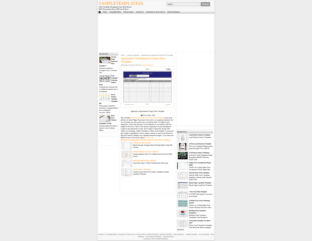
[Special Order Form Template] (182, 179)
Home (105, 12)
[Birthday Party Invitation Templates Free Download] (182, 217)
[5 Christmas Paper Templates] (183, 159)
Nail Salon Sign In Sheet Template (144, 160)
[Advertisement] (156, 33)
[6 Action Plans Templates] (127, 175)
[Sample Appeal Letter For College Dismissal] (127, 158)
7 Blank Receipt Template (142, 143)
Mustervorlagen (168, 236)
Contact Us (140, 12)
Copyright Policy (115, 12)
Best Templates (179, 234)
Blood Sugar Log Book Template (200, 183)
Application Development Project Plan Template (147, 118)
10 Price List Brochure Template (200, 144)
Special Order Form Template (199, 173)
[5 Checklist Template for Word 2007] (182, 227)
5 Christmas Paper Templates (199, 153)
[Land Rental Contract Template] (182, 141)
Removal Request (173, 12)
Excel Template (204, 234)
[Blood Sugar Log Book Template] (183, 189)
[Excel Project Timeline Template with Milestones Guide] (104, 100)
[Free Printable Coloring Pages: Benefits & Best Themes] (104, 81)
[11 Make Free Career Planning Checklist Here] (182, 207)
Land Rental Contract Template (199, 135)
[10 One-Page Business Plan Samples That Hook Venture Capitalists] (104, 62)
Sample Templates (133, 55)
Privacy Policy (128, 12)
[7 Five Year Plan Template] (183, 198)
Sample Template (191, 234)
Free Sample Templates (153, 236)
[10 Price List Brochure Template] (182, 150)
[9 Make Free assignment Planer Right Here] (182, 169)
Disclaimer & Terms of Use (155, 12)
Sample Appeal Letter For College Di (145, 152)
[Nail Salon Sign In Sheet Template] (127, 166)
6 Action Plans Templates (142, 169)
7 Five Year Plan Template (198, 192)
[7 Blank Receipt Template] (127, 149)
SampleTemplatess (121, 3)
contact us (149, 138)
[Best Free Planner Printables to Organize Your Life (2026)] (104, 121)
